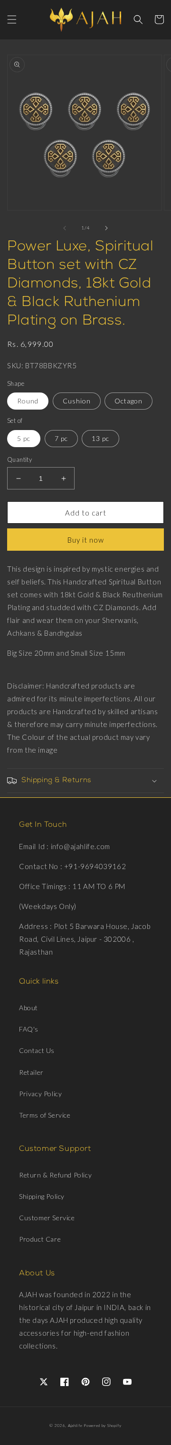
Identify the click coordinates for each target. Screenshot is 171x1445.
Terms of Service (45, 1115)
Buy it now (85, 540)
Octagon (128, 401)
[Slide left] (64, 228)
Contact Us (37, 1050)
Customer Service (47, 1218)
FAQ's (28, 1029)
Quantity (19, 459)
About (28, 1008)
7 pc (61, 438)
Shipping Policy (42, 1196)
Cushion (77, 401)
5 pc (23, 438)
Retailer (31, 1072)
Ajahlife (75, 1425)
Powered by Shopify (103, 1425)
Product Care (40, 1239)
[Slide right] (106, 228)
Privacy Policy (40, 1094)
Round (27, 401)
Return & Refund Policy (55, 1175)
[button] (11, 19)
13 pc (100, 438)
